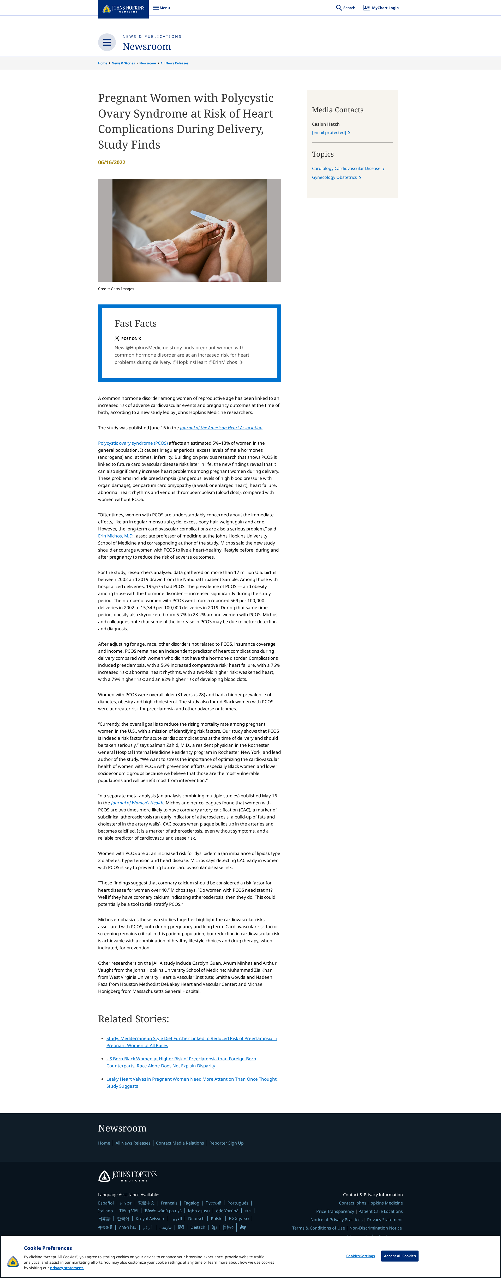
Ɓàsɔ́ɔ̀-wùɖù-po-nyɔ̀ (163, 1211)
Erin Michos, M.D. (116, 536)
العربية (176, 1218)
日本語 (104, 1218)
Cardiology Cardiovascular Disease (346, 168)
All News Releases (174, 63)
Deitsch (197, 1227)
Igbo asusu (199, 1211)
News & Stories (123, 63)
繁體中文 (146, 1203)
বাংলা (248, 1211)
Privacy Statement (385, 1219)
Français (169, 1203)
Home (102, 63)
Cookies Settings (360, 1255)
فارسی (165, 1227)
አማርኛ (126, 1203)
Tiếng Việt (128, 1211)
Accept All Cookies (399, 1255)
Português (238, 1203)
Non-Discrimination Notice (375, 1228)
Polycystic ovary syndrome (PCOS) (133, 443)
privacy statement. (67, 1267)
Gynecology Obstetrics (334, 177)
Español (106, 1203)
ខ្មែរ (214, 1227)
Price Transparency (335, 1211)
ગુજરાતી (105, 1227)
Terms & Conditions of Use (318, 1228)
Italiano (105, 1211)
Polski (217, 1218)
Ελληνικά (239, 1218)
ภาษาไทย (127, 1227)
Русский (213, 1203)
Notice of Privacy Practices (337, 1219)
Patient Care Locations (381, 1211)
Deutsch (196, 1218)
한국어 (123, 1218)
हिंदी (181, 1227)
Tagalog (191, 1203)
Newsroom (147, 46)
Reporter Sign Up (227, 1143)
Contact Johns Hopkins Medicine (371, 1203)
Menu (161, 10)
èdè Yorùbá (227, 1211)
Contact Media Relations (180, 1143)
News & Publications (152, 36)
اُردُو (148, 1227)
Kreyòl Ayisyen (150, 1218)
